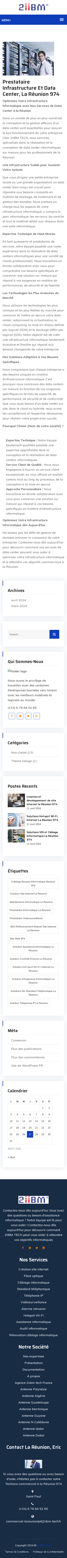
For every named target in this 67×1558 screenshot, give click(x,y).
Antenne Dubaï (33, 1435)
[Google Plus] (20, 716)
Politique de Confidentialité (48, 1551)
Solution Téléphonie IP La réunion (29, 1003)
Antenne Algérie (33, 1396)
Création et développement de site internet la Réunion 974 (42, 800)
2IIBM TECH (44, 1545)
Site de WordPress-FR (27, 1065)
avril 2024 (18, 600)
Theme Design (21, 761)
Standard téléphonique (33, 1289)
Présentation (34, 1363)
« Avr (11, 1157)
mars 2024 (19, 606)
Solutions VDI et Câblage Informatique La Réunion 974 (42, 836)
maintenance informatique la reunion (31, 901)
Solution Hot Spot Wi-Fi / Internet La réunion (33, 968)
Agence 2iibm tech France (33, 1383)
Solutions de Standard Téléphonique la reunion (33, 992)
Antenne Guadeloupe (33, 1402)
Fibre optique (33, 1276)
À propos (33, 1376)
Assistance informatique (33, 1322)
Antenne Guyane (34, 1416)
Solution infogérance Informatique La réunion (33, 980)
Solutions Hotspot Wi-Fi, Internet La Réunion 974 (42, 818)
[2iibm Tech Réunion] (33, 7)
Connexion (18, 1040)
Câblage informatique (33, 1282)
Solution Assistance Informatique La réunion (33, 948)
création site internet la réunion (28, 893)
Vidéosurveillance (34, 1302)
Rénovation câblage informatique (33, 1335)
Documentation (33, 1369)
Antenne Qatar (33, 1429)
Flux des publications (26, 1049)
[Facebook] (12, 716)
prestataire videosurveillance (26, 918)
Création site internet (33, 1269)
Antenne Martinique (33, 1409)
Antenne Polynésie (33, 1389)
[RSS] (36, 716)
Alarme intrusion (33, 1309)
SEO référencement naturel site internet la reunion (33, 928)
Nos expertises (33, 1356)
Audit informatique (33, 1328)
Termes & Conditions (17, 1551)
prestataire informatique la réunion (30, 910)
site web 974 (17, 938)
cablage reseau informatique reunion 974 (33, 883)
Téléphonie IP (33, 1295)
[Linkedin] (43, 1248)
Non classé (19, 752)
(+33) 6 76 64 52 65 (22, 708)
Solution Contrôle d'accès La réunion (31, 958)
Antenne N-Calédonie (33, 1422)
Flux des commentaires (28, 1057)
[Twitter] (28, 716)
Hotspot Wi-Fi (34, 1315)
